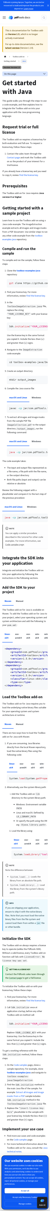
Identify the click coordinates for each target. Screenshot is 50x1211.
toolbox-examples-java (28, 270)
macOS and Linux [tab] (18, 397)
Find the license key (28, 175)
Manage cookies (25, 1204)
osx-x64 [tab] (28, 636)
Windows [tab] (36, 397)
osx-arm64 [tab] (18, 636)
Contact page (13, 157)
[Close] (48, 5)
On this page (10, 73)
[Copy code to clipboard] (44, 282)
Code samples (12, 544)
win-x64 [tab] (37, 636)
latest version (12, 47)
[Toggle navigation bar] (4, 17)
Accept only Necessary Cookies (25, 1197)
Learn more (28, 8)
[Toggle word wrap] (39, 282)
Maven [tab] (8, 601)
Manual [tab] (19, 601)
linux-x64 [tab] (7, 636)
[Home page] (5, 56)
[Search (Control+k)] (43, 17)
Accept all (25, 1190)
